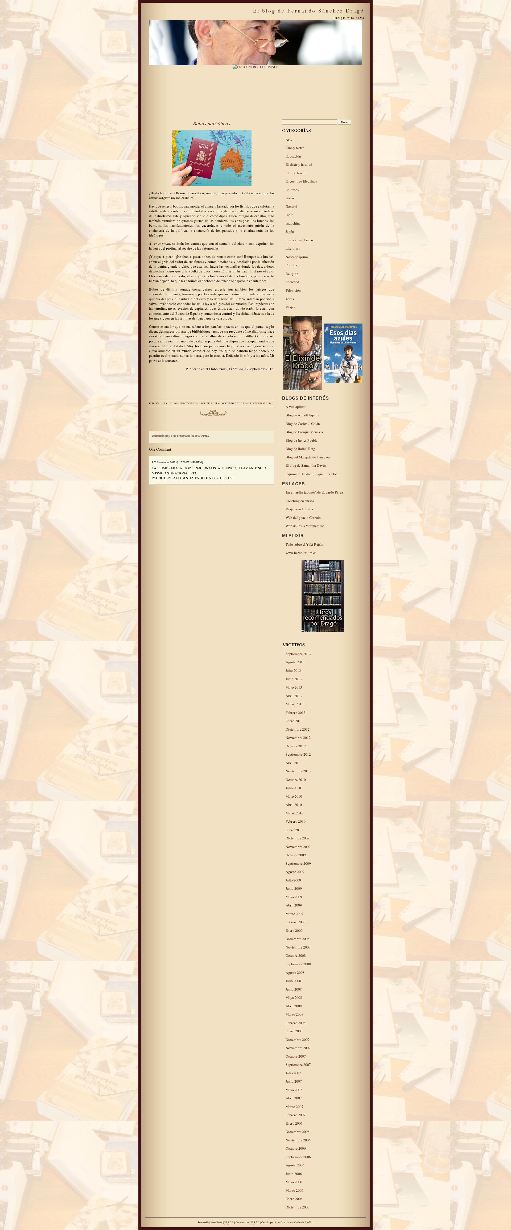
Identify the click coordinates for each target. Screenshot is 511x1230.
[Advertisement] (211, 387)
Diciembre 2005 (298, 1207)
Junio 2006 (294, 1173)
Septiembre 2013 (298, 653)
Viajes (290, 307)
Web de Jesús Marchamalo (305, 525)
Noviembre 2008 (298, 947)
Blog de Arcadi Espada (302, 415)
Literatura (293, 248)
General (194, 403)
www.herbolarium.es (301, 552)
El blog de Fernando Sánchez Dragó (308, 10)
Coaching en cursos (300, 500)
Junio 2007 (294, 1081)
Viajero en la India (299, 509)
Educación (293, 156)
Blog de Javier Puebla (302, 440)
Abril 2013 (294, 695)
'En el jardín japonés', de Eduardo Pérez (314, 492)
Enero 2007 (294, 1123)
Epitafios (292, 189)
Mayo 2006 (294, 1181)
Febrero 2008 (296, 1022)
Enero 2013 (294, 720)
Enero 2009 (294, 930)
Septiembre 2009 (298, 863)
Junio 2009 (294, 888)
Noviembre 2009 (298, 846)
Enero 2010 (294, 829)
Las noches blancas (299, 240)
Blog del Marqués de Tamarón (308, 457)
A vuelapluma (296, 406)
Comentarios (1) (262, 403)
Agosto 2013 (295, 662)
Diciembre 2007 (298, 1039)
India (289, 214)
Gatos (290, 198)
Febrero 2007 (296, 1114)
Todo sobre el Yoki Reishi (304, 544)
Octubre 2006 (296, 1148)
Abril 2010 (294, 804)
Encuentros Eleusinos (301, 181)
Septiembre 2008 (298, 964)
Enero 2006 (294, 1198)
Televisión (293, 290)
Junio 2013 (294, 678)
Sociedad (292, 281)
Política (206, 403)
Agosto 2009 (295, 871)
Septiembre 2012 (298, 754)
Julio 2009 (293, 880)
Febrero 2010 (296, 821)
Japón (290, 231)
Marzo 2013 (294, 704)
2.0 (228, 1222)
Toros (290, 298)
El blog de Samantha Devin (306, 465)
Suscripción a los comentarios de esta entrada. (180, 435)
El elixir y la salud (299, 164)
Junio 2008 (294, 989)
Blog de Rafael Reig (300, 448)
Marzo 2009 (294, 913)
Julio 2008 (293, 980)
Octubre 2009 (296, 854)
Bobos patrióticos (211, 123)
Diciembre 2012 (298, 729)
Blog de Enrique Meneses (304, 431)
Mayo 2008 (294, 997)
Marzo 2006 (294, 1190)
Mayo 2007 (294, 1089)
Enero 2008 (294, 1031)
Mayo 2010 (294, 796)
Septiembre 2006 (298, 1156)
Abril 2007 (294, 1098)
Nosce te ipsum (297, 256)
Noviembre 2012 (298, 737)
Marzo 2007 (294, 1106)
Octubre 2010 (296, 779)
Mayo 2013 (294, 687)
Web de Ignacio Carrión (303, 517)
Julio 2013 (293, 670)
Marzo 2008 (294, 1014)
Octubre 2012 (296, 746)
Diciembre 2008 (298, 938)
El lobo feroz (178, 403)
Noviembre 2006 (298, 1140)
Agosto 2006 (295, 1165)
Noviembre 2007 (298, 1047)
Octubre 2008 (296, 955)
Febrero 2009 (296, 922)
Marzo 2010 (294, 813)
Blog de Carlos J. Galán (303, 423)
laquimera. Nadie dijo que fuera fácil (313, 473)
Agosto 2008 (295, 972)
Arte (289, 139)
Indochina (293, 223)
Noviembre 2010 (298, 771)
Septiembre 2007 (298, 1064)
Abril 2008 (294, 1006)
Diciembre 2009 (298, 838)
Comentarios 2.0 (247, 1222)
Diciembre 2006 (298, 1131)
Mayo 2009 (294, 896)
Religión (292, 273)
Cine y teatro (295, 147)
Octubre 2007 (296, 1056)
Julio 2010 (293, 787)
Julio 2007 (293, 1073)
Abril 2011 (294, 762)
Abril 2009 (294, 905)
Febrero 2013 (296, 712)
